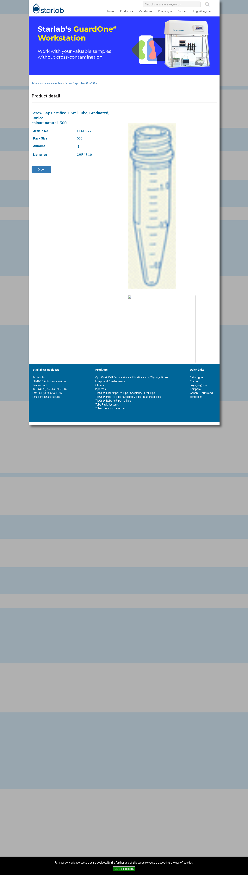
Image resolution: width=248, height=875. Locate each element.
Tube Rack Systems (107, 404)
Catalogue (145, 11)
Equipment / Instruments (110, 381)
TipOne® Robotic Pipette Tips (113, 400)
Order (41, 169)
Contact (183, 11)
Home (110, 11)
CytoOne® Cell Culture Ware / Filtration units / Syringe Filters (132, 377)
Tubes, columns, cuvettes (47, 83)
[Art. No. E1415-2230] (147, 206)
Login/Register (202, 11)
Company (164, 11)
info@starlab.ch (50, 397)
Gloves (99, 385)
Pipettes (100, 389)
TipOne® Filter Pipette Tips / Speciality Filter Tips (125, 393)
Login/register (198, 385)
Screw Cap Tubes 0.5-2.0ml (81, 83)
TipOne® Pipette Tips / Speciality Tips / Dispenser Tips (128, 397)
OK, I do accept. (124, 869)
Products (126, 11)
